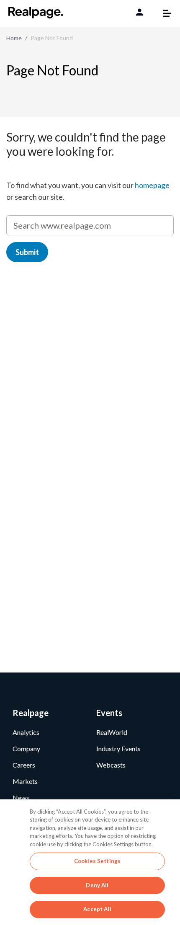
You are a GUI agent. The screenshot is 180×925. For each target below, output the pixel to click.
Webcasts (111, 765)
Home (14, 37)
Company (26, 748)
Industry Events (118, 748)
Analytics (26, 732)
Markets (25, 781)
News (21, 797)
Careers (24, 765)
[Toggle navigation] (163, 13)
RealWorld (111, 732)
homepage (152, 185)
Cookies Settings (97, 861)
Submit (27, 252)
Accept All (97, 909)
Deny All (97, 885)
